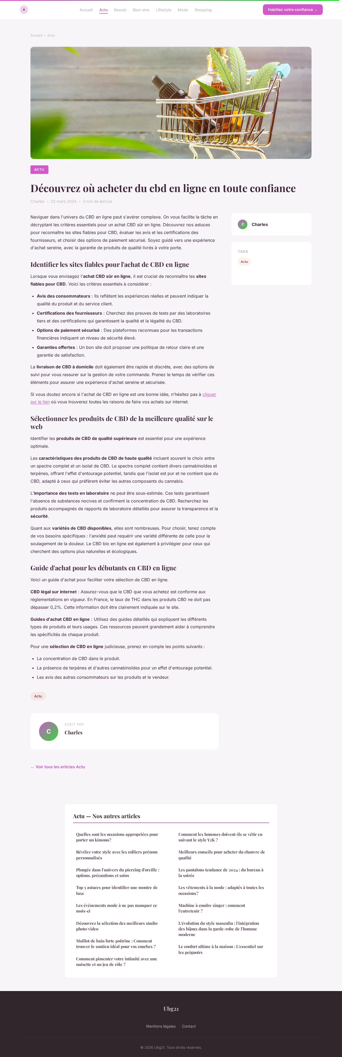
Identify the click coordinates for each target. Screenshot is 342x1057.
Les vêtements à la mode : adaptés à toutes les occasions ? (221, 890)
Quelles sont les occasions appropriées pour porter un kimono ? (117, 837)
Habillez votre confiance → (293, 9)
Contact (189, 1026)
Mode (183, 9)
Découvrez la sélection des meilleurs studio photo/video (116, 926)
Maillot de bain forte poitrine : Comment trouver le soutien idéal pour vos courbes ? (116, 943)
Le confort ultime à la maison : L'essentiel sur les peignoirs (220, 949)
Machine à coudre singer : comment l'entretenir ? (211, 908)
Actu (103, 9)
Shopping (203, 9)
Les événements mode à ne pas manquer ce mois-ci (116, 908)
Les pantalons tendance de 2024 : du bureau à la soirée (220, 872)
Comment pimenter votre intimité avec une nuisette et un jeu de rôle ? (116, 961)
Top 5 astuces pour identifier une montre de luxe (117, 890)
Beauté (120, 9)
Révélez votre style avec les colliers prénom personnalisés (117, 854)
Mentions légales (161, 1026)
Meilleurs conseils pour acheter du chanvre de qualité (221, 854)
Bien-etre (141, 9)
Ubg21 (171, 1008)
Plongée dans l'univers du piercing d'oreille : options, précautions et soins (117, 872)
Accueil (86, 9)
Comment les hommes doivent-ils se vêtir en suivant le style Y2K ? (220, 837)
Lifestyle (163, 9)
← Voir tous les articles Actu (57, 766)
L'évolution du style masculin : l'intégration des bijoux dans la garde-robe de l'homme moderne (218, 929)
